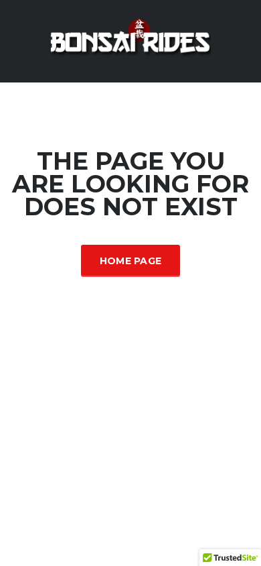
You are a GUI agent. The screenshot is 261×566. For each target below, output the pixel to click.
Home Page (131, 261)
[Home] (130, 40)
